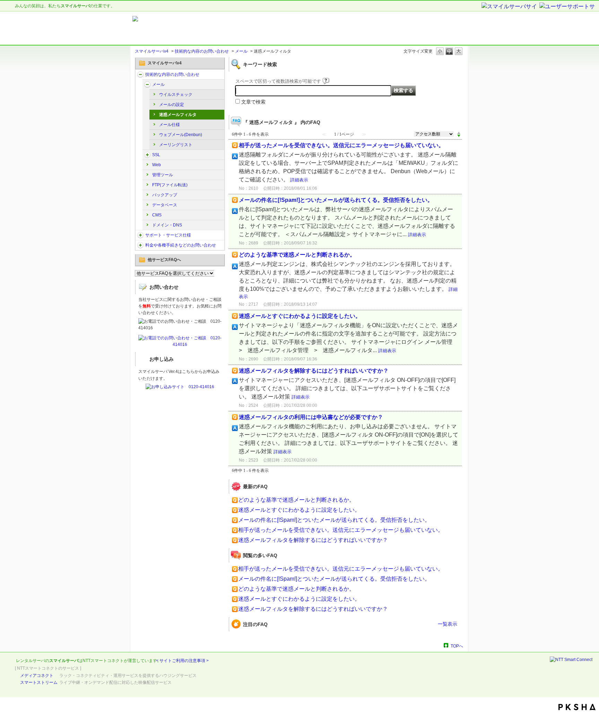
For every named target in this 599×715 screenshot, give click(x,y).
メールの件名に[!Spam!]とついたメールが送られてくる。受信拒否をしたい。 (336, 200)
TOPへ (457, 646)
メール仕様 (169, 124)
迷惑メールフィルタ (178, 114)
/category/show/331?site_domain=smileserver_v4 (147, 84)
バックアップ (164, 195)
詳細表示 (299, 179)
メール (241, 51)
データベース (164, 205)
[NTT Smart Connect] (571, 659)
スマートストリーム (39, 682)
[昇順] (458, 132)
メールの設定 (171, 104)
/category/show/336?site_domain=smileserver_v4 (140, 235)
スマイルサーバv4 (151, 51)
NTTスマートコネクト (103, 660)
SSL (156, 154)
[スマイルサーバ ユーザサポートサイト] (219, 28)
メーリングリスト (175, 144)
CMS (157, 215)
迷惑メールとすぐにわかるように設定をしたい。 (300, 316)
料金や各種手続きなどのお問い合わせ (180, 245)
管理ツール (162, 174)
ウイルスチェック (175, 94)
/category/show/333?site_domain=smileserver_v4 (147, 155)
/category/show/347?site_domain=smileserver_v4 (140, 245)
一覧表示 (447, 624)
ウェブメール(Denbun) (180, 134)
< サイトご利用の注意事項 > (182, 660)
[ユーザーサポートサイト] (567, 6)
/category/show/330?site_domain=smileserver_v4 (140, 74)
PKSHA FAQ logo (577, 707)
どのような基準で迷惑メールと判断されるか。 (297, 255)
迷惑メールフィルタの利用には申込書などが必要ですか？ (311, 417)
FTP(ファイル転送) (170, 184)
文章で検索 (253, 102)
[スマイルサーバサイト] (509, 6)
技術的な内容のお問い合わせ (202, 51)
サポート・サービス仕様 (168, 235)
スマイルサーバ (63, 660)
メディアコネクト (36, 675)
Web (156, 164)
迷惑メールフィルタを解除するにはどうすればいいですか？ (314, 371)
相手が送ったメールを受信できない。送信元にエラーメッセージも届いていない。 (341, 145)
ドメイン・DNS (167, 225)
